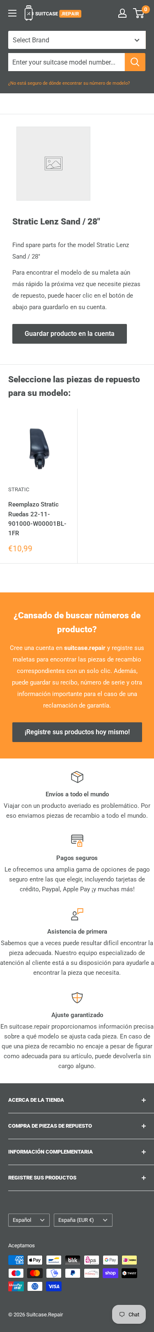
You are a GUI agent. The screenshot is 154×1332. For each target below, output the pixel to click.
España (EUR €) (76, 1220)
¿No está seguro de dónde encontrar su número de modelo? (69, 83)
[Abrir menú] (12, 13)
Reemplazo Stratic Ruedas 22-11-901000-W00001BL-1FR (37, 519)
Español (22, 1220)
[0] (139, 13)
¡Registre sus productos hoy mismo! (77, 732)
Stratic (18, 489)
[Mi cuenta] (122, 13)
